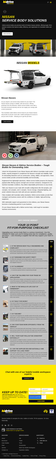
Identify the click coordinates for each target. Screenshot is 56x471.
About (3, 438)
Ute (20, 438)
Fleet (3, 445)
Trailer (20, 440)
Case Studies (5, 443)
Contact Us (5, 450)
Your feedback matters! (14, 429)
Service (4, 447)
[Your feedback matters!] (3, 429)
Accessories (22, 445)
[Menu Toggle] (51, 2)
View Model (7, 121)
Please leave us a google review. (15, 430)
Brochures (4, 440)
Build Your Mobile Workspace (27, 447)
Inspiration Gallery (24, 450)
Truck (20, 443)
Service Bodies (24, 435)
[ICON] (2, 425)
